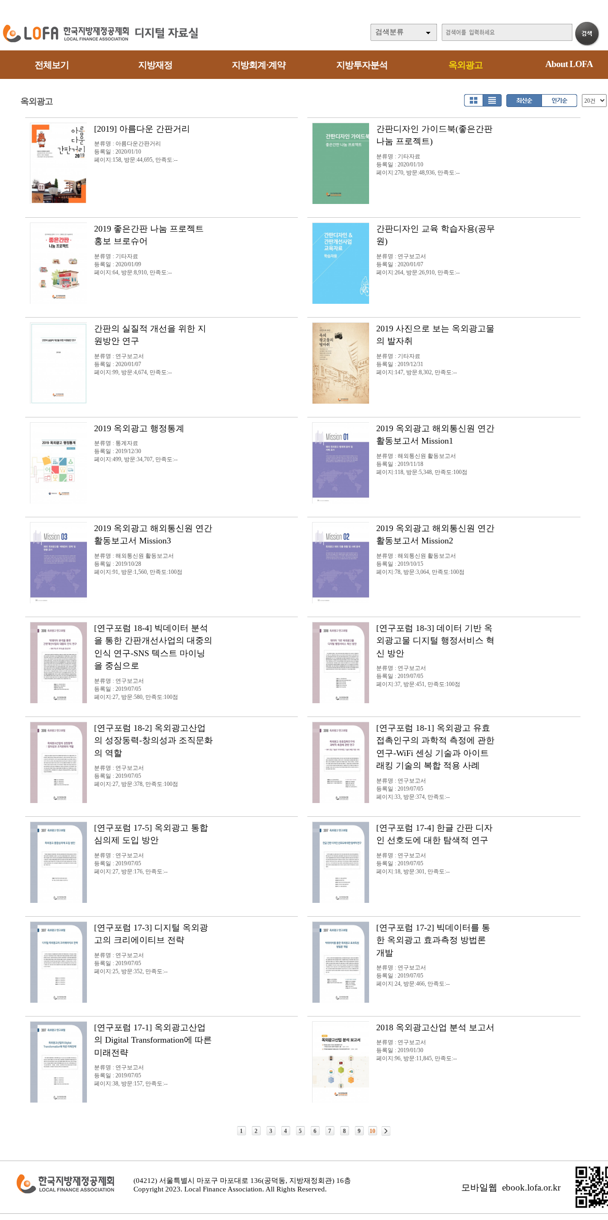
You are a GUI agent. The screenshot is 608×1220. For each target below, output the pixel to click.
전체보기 (52, 65)
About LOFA (569, 64)
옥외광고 (465, 65)
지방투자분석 (362, 65)
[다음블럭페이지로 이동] (386, 1131)
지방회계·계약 (258, 65)
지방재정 (155, 65)
